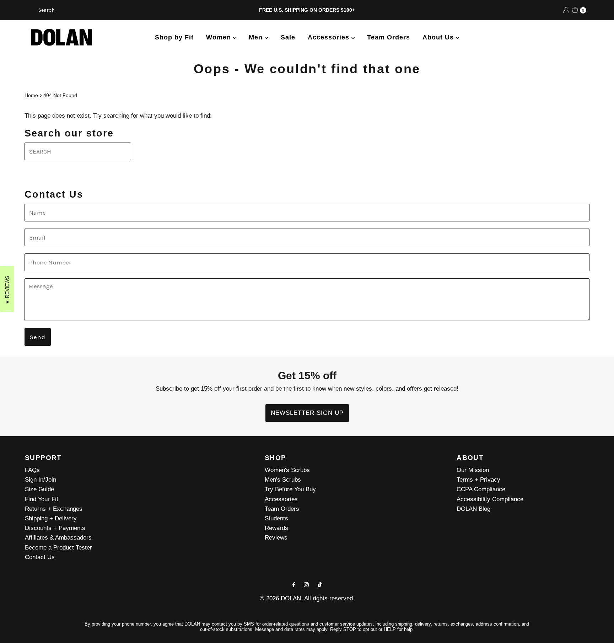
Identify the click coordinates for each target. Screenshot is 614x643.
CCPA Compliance (481, 489)
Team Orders (388, 37)
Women (219, 37)
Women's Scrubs (287, 470)
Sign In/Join (40, 479)
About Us (439, 37)
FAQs (32, 470)
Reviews (276, 537)
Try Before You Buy (290, 489)
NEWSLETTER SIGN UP (307, 412)
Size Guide (39, 489)
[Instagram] (306, 584)
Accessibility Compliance (490, 499)
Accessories (329, 37)
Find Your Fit (41, 499)
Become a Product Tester (58, 547)
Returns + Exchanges (53, 508)
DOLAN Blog (473, 508)
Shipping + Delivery (51, 518)
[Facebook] (293, 584)
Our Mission (473, 470)
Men (257, 37)
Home (31, 95)
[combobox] (117, 10)
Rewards (276, 528)
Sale (288, 37)
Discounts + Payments (55, 528)
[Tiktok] (320, 584)
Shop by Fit (174, 37)
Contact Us (40, 557)
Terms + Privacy (478, 479)
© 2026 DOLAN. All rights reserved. (307, 598)
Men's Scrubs (283, 479)
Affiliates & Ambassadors (58, 537)
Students (276, 518)
